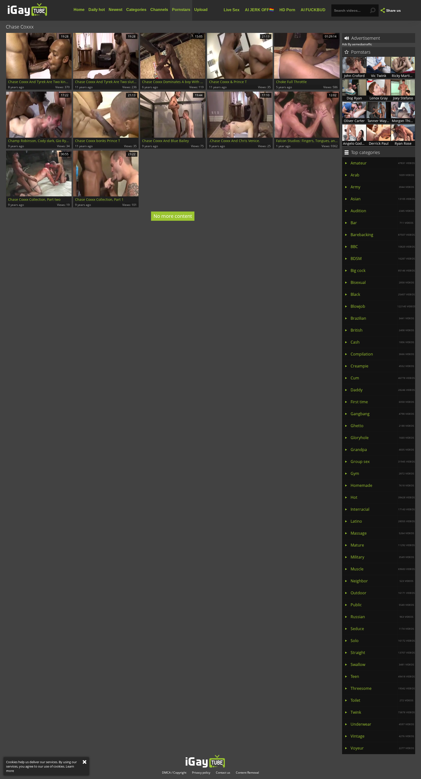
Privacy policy (201, 772)
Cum (383, 378)
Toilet (382, 700)
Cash (382, 342)
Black (383, 294)
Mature (383, 545)
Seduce (382, 628)
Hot (383, 497)
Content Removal (247, 772)
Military (382, 557)
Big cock (383, 270)
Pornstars (181, 10)
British (382, 330)
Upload (201, 10)
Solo (383, 640)
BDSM (383, 258)
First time (382, 401)
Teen (383, 676)
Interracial (383, 509)
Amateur (383, 163)
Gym (382, 473)
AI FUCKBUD (313, 10)
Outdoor (383, 593)
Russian (382, 616)
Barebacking (383, 234)
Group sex (383, 461)
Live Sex (231, 10)
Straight (383, 652)
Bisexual (382, 282)
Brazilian (382, 318)
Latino (383, 521)
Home (79, 10)
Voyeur (382, 748)
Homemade (382, 485)
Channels (159, 10)
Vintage (382, 736)
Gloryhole (382, 437)
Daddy (383, 390)
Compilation (382, 354)
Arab (382, 175)
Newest (115, 10)
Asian (383, 199)
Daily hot (96, 10)
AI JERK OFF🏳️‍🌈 (259, 10)
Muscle (383, 569)
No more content (172, 216)
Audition (382, 210)
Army (382, 187)
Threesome (383, 688)
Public (382, 604)
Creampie (382, 366)
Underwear (382, 724)
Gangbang (382, 413)
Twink (383, 712)
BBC (383, 246)
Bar (382, 222)
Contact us (223, 772)
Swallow (382, 664)
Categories (136, 10)
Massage (382, 533)
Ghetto (382, 425)
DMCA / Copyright (174, 772)
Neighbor (382, 581)
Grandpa (382, 449)
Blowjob (383, 306)
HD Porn (287, 10)
